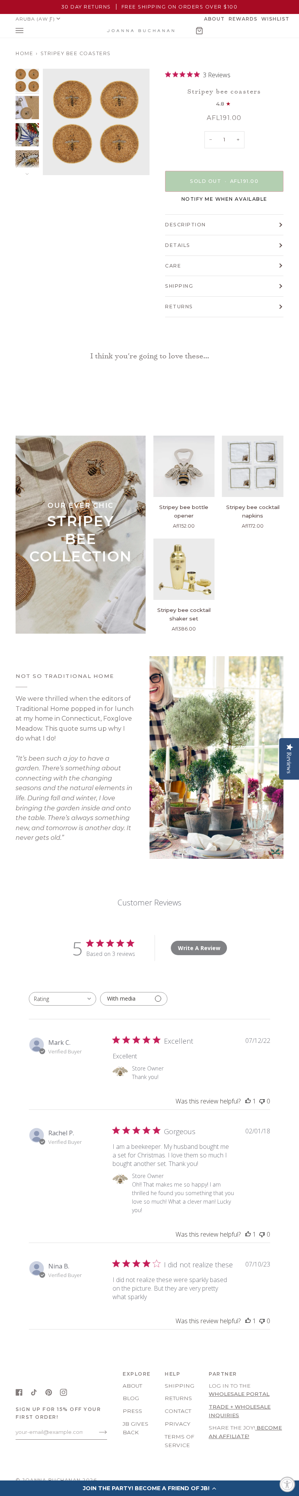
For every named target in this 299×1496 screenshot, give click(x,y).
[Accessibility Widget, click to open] (287, 1484)
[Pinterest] (48, 1392)
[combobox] (62, 999)
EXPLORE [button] (137, 1374)
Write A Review (199, 948)
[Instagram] (63, 1392)
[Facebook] (19, 1392)
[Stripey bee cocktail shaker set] (184, 569)
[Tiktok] (33, 1392)
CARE (173, 266)
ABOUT (132, 1386)
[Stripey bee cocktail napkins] (252, 466)
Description (185, 225)
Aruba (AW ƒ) (35, 19)
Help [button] (172, 1374)
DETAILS (177, 245)
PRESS (132, 1411)
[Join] (96, 1432)
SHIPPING (179, 286)
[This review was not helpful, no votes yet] (262, 1101)
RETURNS (179, 306)
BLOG (131, 1398)
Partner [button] (223, 1374)
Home (24, 53)
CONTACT (178, 1411)
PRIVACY (177, 1424)
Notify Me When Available (224, 199)
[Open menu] (27, 31)
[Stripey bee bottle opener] (184, 466)
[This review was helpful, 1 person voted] (248, 1101)
